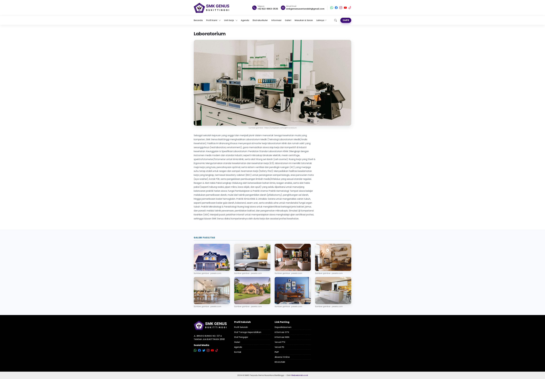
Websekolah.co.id (299, 375)
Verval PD (279, 347)
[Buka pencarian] (335, 20)
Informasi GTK (282, 332)
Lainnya (320, 20)
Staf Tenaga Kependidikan (247, 332)
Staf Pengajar (241, 337)
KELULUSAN (280, 362)
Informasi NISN (282, 337)
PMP (277, 352)
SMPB (346, 20)
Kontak (237, 352)
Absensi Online (282, 357)
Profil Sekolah (241, 327)
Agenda (238, 347)
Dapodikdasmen (283, 327)
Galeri (237, 342)
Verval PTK (280, 342)
